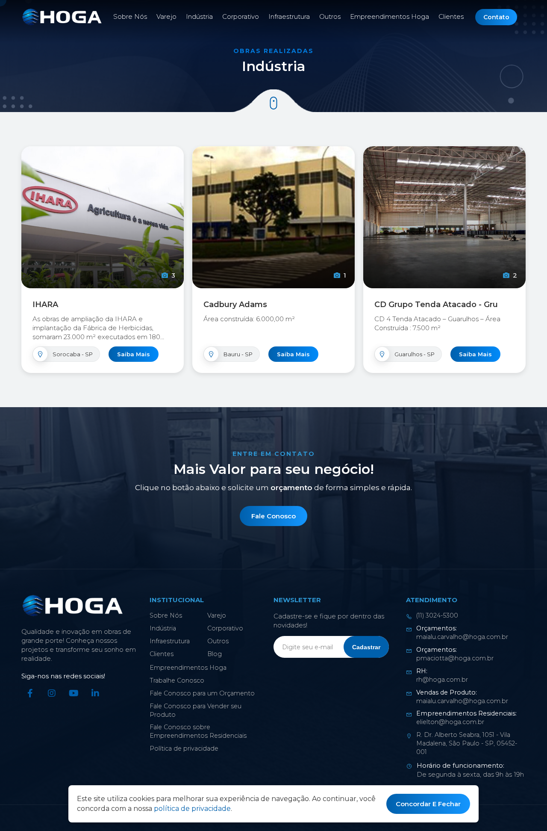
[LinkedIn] (95, 693)
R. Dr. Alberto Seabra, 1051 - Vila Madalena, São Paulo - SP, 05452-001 (466, 743)
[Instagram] (51, 693)
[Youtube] (73, 693)
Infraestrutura (289, 16)
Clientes (451, 16)
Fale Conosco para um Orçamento (202, 693)
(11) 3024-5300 (437, 615)
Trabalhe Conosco (177, 680)
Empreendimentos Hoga (389, 16)
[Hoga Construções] (62, 17)
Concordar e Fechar (428, 804)
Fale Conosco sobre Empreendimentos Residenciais (198, 731)
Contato (496, 17)
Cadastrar (366, 647)
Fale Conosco (273, 516)
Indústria (199, 16)
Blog (214, 654)
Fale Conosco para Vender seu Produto (195, 710)
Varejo (166, 16)
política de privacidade (192, 808)
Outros (330, 16)
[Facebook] (29, 693)
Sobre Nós (130, 16)
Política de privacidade (184, 748)
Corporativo (240, 16)
